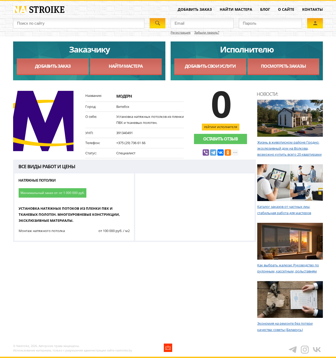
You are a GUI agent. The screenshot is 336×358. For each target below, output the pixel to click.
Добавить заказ (195, 9)
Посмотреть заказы (283, 66)
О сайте (286, 9)
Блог (265, 9)
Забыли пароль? (206, 32)
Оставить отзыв (220, 139)
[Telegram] (213, 152)
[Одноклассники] (228, 152)
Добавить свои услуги (210, 66)
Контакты (312, 9)
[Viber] (206, 152)
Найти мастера (236, 9)
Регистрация (181, 32)
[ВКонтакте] (220, 152)
